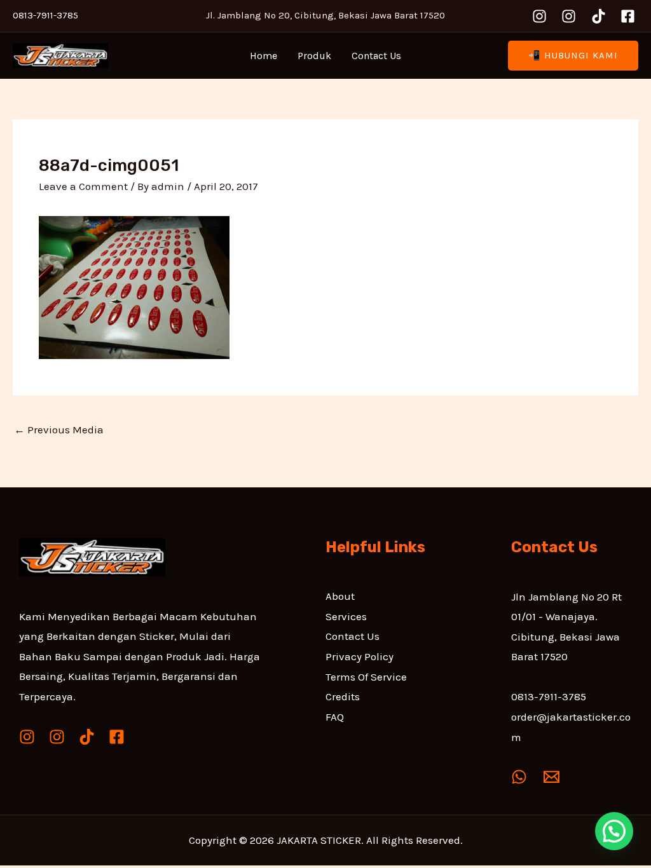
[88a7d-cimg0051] (134, 286)
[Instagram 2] (568, 16)
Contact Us (376, 56)
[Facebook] (627, 16)
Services (346, 616)
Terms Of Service (366, 676)
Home (263, 56)
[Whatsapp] (519, 777)
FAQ (335, 716)
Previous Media (59, 429)
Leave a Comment (83, 186)
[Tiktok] (598, 16)
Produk (314, 56)
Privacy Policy (360, 656)
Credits (343, 696)
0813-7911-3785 (548, 696)
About (340, 596)
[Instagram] (539, 16)
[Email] (551, 777)
